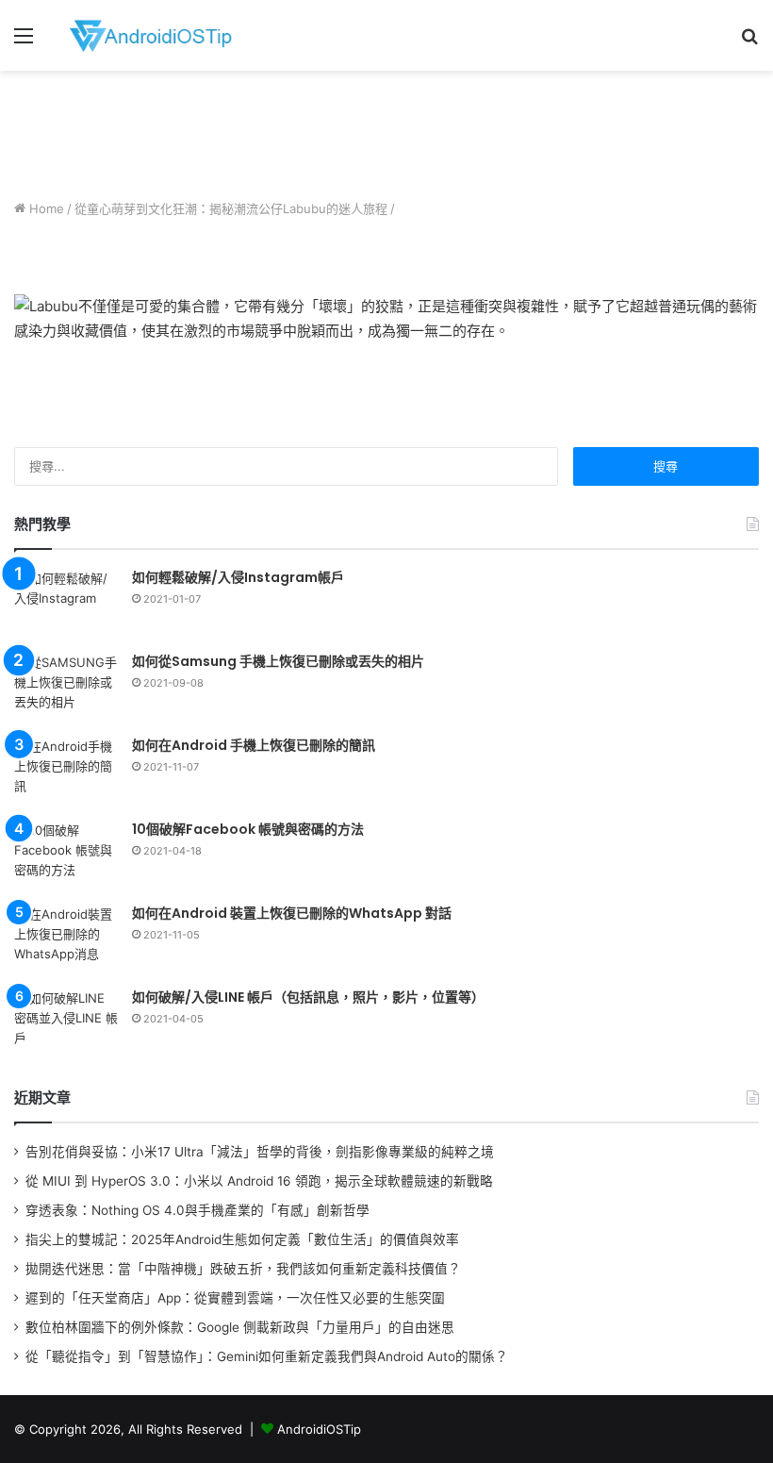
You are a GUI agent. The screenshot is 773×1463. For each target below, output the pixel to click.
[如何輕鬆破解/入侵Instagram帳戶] (66, 604)
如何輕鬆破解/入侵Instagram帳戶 (238, 577)
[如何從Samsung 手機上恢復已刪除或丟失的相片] (66, 688)
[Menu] (23, 42)
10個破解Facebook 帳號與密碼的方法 (248, 829)
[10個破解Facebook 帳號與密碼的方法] (66, 856)
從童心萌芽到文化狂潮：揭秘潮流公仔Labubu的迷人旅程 (230, 208)
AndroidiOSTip (319, 1429)
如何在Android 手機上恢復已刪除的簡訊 (253, 745)
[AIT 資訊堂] (150, 35)
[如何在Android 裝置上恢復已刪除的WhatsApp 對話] (66, 940)
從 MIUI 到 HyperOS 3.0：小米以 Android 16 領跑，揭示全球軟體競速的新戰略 (259, 1181)
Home (44, 208)
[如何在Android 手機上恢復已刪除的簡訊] (66, 772)
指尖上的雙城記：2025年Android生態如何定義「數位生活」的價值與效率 (242, 1239)
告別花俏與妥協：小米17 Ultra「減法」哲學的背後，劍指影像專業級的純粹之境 (259, 1151)
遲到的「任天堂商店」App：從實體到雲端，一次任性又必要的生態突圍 (235, 1297)
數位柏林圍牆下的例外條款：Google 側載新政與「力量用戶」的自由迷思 (239, 1327)
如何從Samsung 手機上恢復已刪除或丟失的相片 (278, 661)
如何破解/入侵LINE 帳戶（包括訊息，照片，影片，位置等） (308, 997)
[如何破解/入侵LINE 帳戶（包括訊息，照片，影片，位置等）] (66, 1024)
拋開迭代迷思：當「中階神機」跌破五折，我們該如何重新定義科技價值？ (243, 1268)
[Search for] (749, 42)
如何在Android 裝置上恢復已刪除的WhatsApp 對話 (292, 913)
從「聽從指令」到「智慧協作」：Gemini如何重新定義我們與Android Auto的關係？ (266, 1356)
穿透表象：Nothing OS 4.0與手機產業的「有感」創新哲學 (197, 1210)
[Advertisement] (386, 132)
